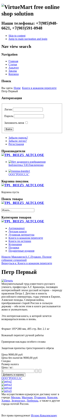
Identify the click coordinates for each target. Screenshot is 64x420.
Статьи (13, 64)
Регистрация (16, 144)
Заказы (13, 70)
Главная (13, 61)
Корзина (14, 74)
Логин (8, 109)
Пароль (8, 116)
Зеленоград (18, 400)
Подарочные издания (21, 250)
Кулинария (15, 244)
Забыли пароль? (18, 137)
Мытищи (27, 397)
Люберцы (32, 400)
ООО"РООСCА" (11, 378)
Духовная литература (21, 234)
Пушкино (40, 397)
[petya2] (6, 381)
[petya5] (6, 390)
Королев (52, 397)
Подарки (14, 247)
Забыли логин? (18, 140)
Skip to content (17, 35)
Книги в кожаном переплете (39, 88)
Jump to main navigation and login (28, 38)
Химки (5, 400)
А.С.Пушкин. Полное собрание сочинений (26, 258)
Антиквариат (17, 228)
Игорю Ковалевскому (44, 415)
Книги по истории (20, 241)
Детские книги (18, 231)
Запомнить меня (14, 122)
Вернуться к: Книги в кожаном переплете (26, 263)
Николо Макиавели (13, 256)
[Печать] (7, 280)
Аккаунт (14, 67)
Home (17, 88)
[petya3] (6, 384)
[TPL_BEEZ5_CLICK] (22, 155)
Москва (15, 397)
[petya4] (6, 387)
